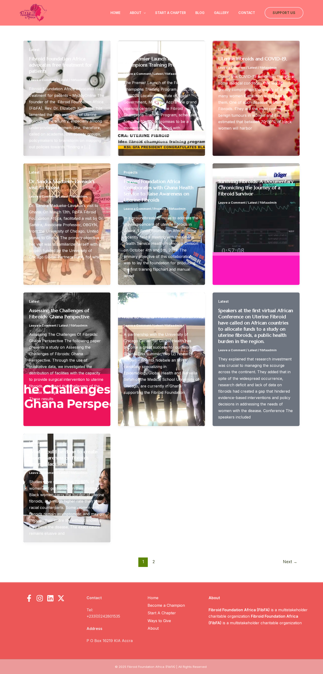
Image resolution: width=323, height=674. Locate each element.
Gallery (221, 13)
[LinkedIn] (50, 598)
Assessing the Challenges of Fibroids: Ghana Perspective (59, 314)
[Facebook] (29, 598)
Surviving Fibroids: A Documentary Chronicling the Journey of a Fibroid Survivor (255, 188)
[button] (143, 13)
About (135, 13)
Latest (34, 50)
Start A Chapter (170, 13)
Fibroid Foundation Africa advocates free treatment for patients (60, 65)
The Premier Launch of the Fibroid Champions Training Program (161, 62)
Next (290, 561)
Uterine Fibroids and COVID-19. (252, 59)
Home (115, 13)
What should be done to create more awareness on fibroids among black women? (63, 458)
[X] (61, 598)
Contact (246, 13)
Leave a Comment (42, 80)
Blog (200, 13)
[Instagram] (39, 598)
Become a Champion (166, 605)
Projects (131, 172)
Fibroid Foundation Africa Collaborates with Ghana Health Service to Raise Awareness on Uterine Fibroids (158, 191)
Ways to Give (159, 620)
